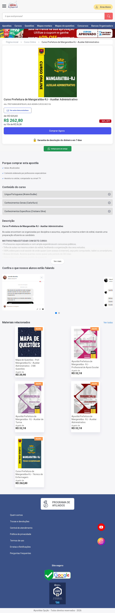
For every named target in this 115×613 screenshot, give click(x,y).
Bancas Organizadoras (102, 26)
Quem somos (16, 515)
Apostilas (7, 26)
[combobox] (49, 16)
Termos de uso (17, 540)
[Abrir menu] (4, 8)
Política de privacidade (20, 534)
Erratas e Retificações (20, 547)
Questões (29, 26)
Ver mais (57, 261)
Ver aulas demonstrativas (19, 110)
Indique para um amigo (59, 149)
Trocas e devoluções (19, 521)
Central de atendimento (21, 528)
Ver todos (108, 322)
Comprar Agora (57, 131)
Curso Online (30, 42)
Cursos (18, 26)
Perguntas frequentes (20, 553)
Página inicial (12, 42)
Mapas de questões (64, 26)
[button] (56, 313)
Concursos (82, 26)
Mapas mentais (44, 26)
